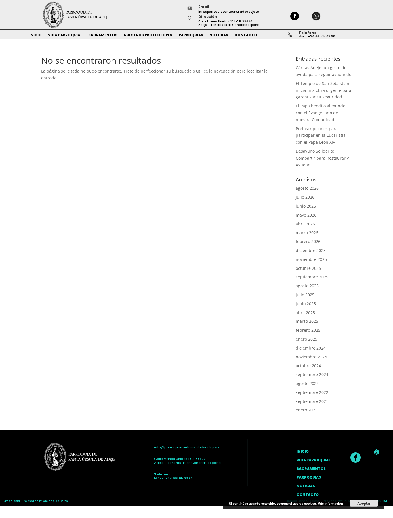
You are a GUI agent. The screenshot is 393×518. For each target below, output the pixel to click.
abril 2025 (305, 312)
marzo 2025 (307, 321)
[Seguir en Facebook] (294, 16)
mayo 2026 (306, 215)
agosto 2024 (307, 383)
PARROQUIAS (191, 35)
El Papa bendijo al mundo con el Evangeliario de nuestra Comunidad (320, 112)
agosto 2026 (307, 188)
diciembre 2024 (311, 348)
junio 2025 (306, 303)
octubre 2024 (308, 365)
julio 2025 (305, 294)
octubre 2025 (308, 268)
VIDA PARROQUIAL (65, 35)
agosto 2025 (307, 286)
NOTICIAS (218, 35)
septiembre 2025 (312, 277)
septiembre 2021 (312, 401)
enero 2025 (306, 339)
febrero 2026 (308, 241)
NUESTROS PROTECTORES (148, 35)
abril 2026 (305, 224)
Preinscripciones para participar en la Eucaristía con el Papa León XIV (321, 135)
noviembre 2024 (311, 357)
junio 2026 (306, 206)
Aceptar (364, 503)
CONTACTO (245, 35)
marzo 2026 (307, 232)
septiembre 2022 (312, 392)
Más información (330, 503)
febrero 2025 (308, 330)
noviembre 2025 (311, 259)
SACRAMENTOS (102, 35)
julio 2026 (305, 197)
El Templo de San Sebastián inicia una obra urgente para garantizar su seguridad (323, 90)
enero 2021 (306, 410)
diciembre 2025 (311, 250)
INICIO (35, 35)
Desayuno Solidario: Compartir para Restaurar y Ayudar (322, 158)
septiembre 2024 (312, 374)
